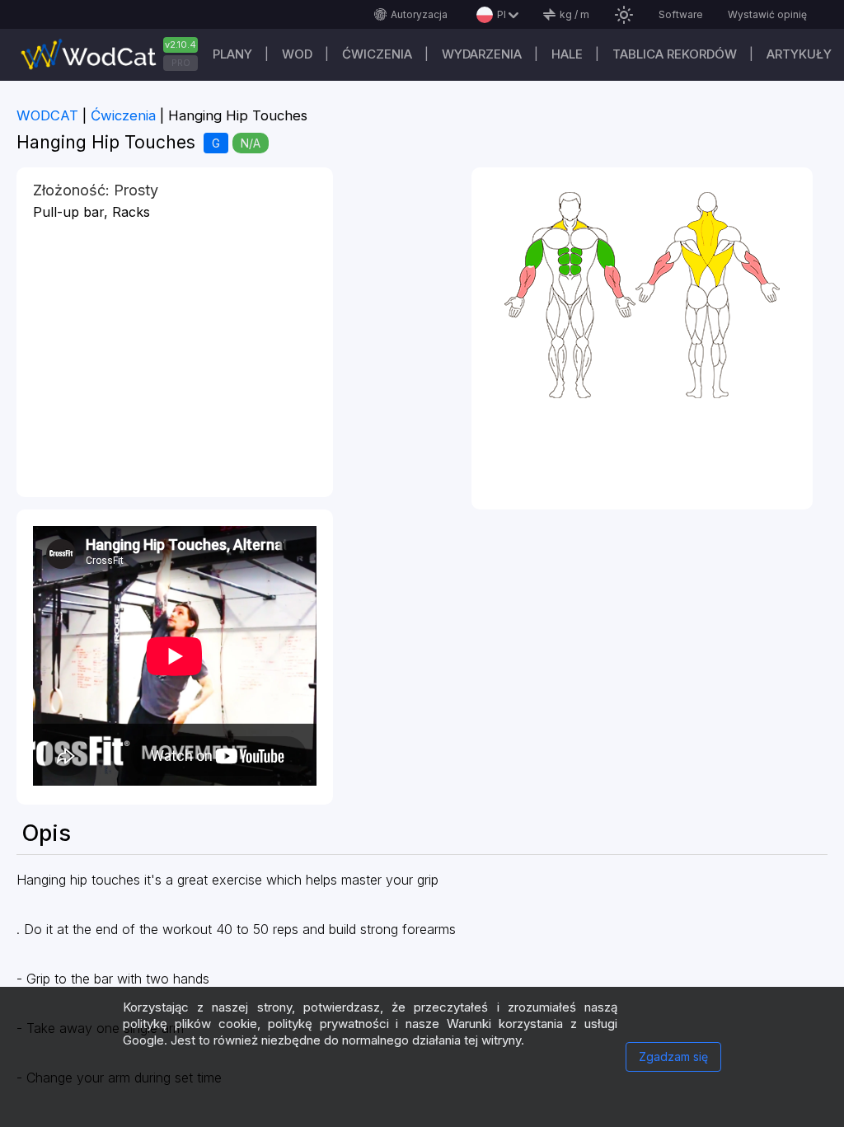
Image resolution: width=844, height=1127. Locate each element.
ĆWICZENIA (377, 54)
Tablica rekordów (674, 54)
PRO (180, 62)
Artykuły (799, 54)
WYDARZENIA (482, 54)
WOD (297, 54)
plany (232, 54)
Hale (567, 54)
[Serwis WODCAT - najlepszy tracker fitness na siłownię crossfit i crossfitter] (115, 55)
